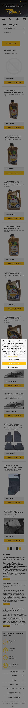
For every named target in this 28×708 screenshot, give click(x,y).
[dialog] (14, 354)
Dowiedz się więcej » (13, 356)
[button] (14, 367)
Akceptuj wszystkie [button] (14, 363)
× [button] (25, 340)
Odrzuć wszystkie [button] (14, 359)
